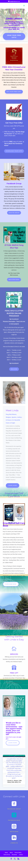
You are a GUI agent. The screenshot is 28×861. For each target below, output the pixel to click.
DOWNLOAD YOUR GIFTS (14, 151)
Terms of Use (7, 854)
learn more (12, 485)
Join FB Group (14, 212)
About (11, 852)
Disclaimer (14, 854)
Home (6, 852)
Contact (21, 854)
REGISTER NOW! (14, 279)
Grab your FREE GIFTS (14, 36)
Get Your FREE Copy (14, 91)
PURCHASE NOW (10, 584)
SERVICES (14, 654)
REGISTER (14, 369)
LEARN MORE (12, 742)
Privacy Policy (18, 852)
